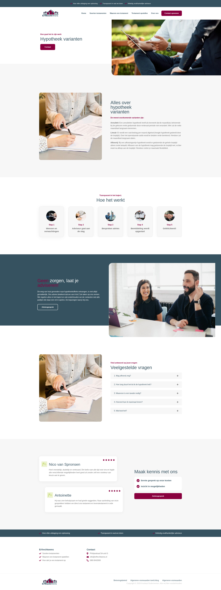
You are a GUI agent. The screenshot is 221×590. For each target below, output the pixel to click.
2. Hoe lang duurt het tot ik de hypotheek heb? (132, 384)
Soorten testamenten (98, 13)
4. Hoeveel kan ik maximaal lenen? (128, 402)
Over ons (154, 13)
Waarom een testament (119, 13)
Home (83, 13)
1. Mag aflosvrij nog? (122, 376)
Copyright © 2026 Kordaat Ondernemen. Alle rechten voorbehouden (154, 583)
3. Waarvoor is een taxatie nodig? (127, 393)
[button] (146, 376)
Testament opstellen (140, 13)
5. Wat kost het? (120, 411)
